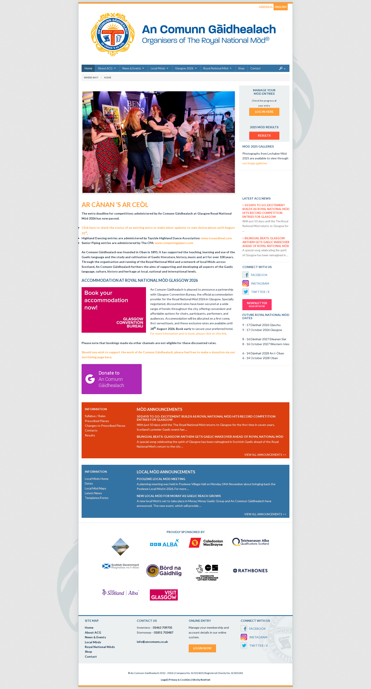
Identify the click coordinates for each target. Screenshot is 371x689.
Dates (89, 483)
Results (90, 435)
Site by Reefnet (201, 679)
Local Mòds (158, 68)
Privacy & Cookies (179, 679)
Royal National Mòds (100, 647)
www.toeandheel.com (216, 238)
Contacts (91, 430)
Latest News (93, 493)
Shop (241, 68)
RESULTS (264, 135)
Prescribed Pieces (97, 421)
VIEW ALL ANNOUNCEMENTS (263, 454)
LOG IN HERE (264, 111)
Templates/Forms (96, 498)
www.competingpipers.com (174, 243)
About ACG (105, 68)
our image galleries (254, 163)
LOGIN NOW (202, 648)
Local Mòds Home (96, 478)
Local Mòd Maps (95, 488)
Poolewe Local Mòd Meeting (161, 479)
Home (88, 68)
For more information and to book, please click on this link (188, 333)
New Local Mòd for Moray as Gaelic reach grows (179, 496)
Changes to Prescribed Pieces (105, 425)
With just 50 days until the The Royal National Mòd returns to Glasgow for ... (265, 226)
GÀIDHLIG (266, 7)
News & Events (131, 68)
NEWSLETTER (257, 304)
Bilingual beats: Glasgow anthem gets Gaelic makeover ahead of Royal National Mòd (265, 242)
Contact (255, 68)
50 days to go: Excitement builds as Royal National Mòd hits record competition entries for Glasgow (206, 418)
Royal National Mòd (215, 68)
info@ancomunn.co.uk (152, 641)
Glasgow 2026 (184, 68)
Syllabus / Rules (95, 416)
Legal (164, 679)
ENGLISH (281, 7)
